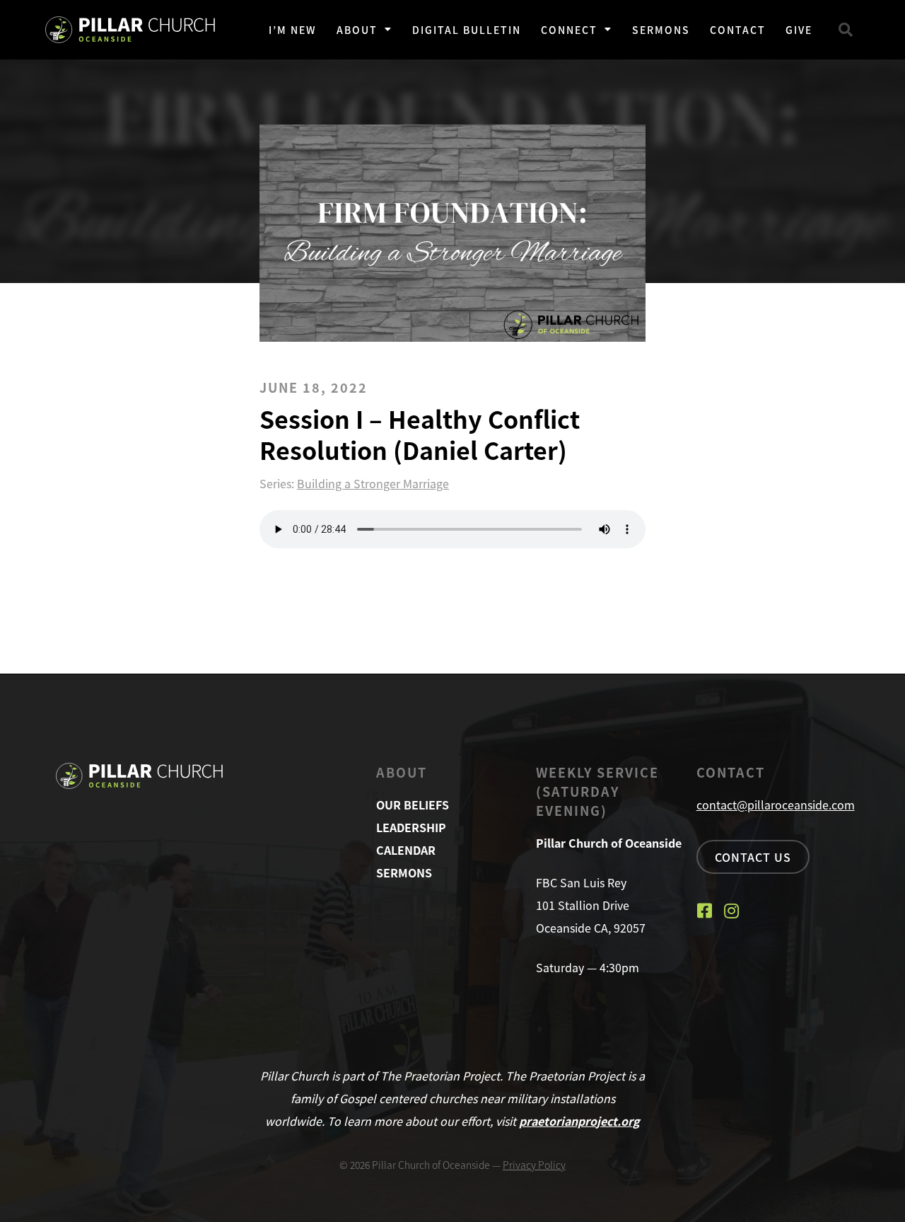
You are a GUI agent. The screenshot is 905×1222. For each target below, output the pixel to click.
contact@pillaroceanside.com (775, 804)
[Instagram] (731, 910)
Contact (738, 30)
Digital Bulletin (466, 30)
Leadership (411, 827)
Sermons (661, 30)
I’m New (293, 30)
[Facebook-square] (704, 910)
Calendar (406, 850)
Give (799, 30)
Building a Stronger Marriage (373, 483)
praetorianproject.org (579, 1120)
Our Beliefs (412, 804)
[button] (845, 30)
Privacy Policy (534, 1165)
